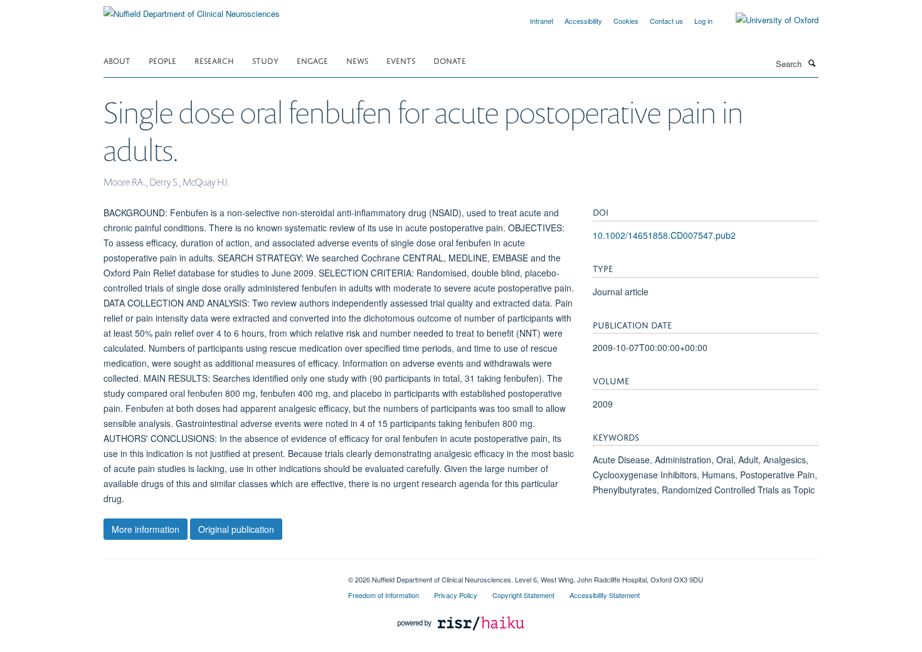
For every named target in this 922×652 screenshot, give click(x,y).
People (162, 60)
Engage (312, 60)
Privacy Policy (455, 595)
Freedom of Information (383, 595)
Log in (703, 21)
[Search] (812, 63)
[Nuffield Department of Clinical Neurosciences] (191, 9)
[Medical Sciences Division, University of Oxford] (216, 575)
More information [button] (145, 529)
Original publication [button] (236, 529)
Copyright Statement (523, 595)
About (116, 60)
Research (214, 60)
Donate (449, 60)
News (357, 60)
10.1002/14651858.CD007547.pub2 (664, 235)
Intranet (541, 21)
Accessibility (583, 21)
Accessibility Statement (605, 595)
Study (265, 60)
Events (400, 60)
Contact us (666, 21)
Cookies (626, 21)
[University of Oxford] (768, 20)
